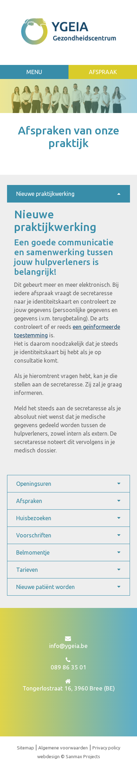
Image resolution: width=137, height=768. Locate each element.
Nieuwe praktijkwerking (45, 194)
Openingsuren (33, 484)
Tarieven (27, 570)
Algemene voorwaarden (63, 747)
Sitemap (26, 747)
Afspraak (103, 72)
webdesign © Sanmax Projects (68, 756)
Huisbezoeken (33, 518)
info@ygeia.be (68, 645)
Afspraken (29, 501)
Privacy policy (106, 747)
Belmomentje (33, 552)
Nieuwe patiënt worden (45, 587)
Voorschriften (33, 535)
